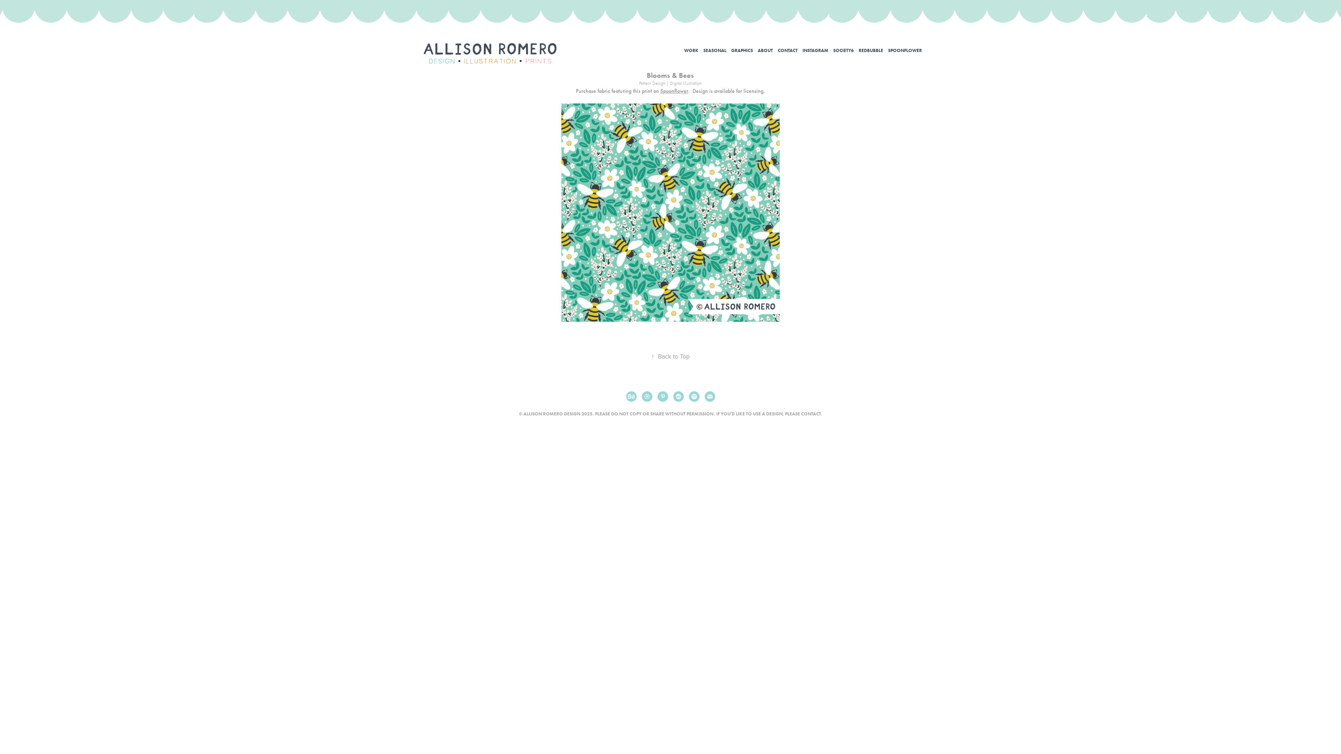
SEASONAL (714, 50)
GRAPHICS (742, 50)
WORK (691, 50)
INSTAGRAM (815, 50)
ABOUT (765, 50)
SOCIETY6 (843, 50)
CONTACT (788, 50)
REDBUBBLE (871, 50)
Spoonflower (674, 91)
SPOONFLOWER (905, 50)
